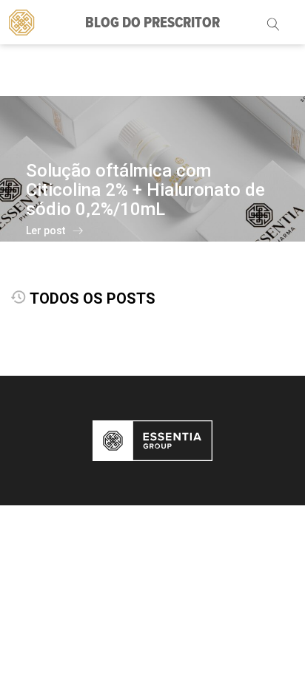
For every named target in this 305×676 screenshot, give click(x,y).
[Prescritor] (22, 21)
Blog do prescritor (152, 23)
